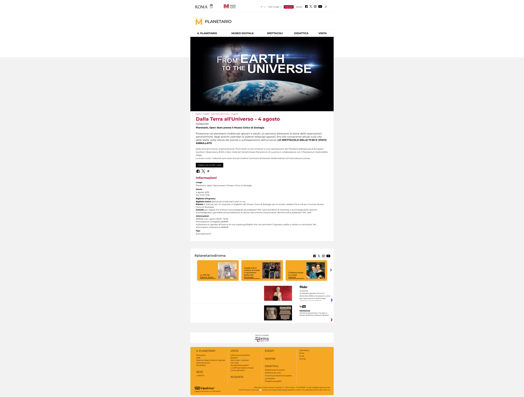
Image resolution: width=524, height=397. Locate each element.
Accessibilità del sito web (312, 390)
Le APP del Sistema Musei (206, 276)
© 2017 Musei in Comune (248, 390)
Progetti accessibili (273, 381)
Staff (198, 358)
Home (198, 114)
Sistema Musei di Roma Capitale (210, 360)
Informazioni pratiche (240, 355)
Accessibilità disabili (240, 365)
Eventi (206, 114)
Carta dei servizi (203, 363)
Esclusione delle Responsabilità (281, 390)
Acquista (289, 7)
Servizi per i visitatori (240, 360)
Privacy (265, 390)
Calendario (304, 350)
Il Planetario (207, 33)
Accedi (299, 7)
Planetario (218, 21)
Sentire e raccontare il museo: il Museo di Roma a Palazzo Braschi (314, 314)
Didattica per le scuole (275, 370)
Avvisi (301, 356)
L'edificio (200, 375)
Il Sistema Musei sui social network (295, 274)
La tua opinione (238, 370)
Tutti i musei (273, 7)
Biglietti (234, 358)
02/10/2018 (315, 296)
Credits (298, 390)
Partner (302, 359)
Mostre (270, 358)
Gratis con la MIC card (209, 165)
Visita (322, 33)
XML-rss (327, 390)
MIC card (234, 363)
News (301, 353)
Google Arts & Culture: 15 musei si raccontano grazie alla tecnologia (252, 272)
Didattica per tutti (273, 373)
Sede (199, 372)
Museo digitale (242, 33)
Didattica (301, 33)
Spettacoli (275, 33)
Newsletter (201, 365)
